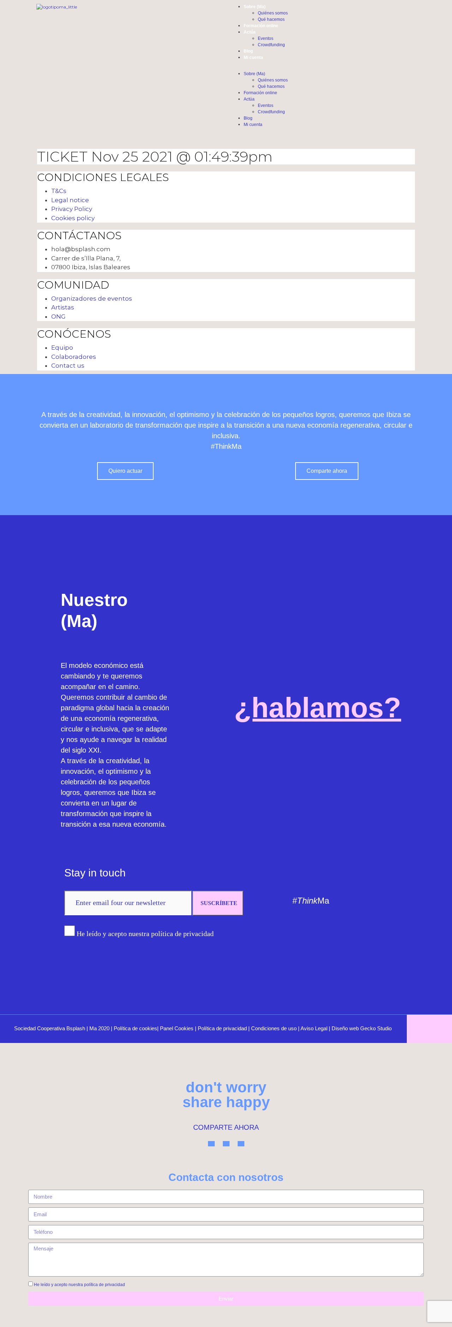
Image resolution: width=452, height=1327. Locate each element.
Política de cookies (135, 1028)
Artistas (62, 307)
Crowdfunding (271, 44)
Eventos (265, 38)
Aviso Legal (314, 1028)
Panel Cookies (177, 1028)
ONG (58, 316)
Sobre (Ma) (255, 6)
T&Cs (58, 190)
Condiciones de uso (274, 1028)
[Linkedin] (345, 900)
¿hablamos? (317, 707)
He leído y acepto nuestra (79, 1284)
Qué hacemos (271, 19)
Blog (248, 51)
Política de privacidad (222, 1028)
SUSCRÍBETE (219, 903)
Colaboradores (73, 356)
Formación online (261, 25)
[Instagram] (369, 900)
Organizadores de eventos (91, 298)
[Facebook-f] (393, 900)
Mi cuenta (253, 57)
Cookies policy (73, 218)
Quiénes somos (273, 13)
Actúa (250, 32)
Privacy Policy (71, 208)
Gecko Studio (376, 1028)
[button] (282, 67)
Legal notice (70, 200)
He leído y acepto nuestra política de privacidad (145, 933)
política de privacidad (104, 1284)
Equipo (62, 347)
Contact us (67, 365)
